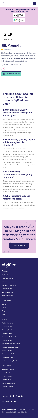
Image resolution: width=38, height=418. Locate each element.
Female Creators (7, 376)
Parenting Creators (8, 330)
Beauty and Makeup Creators (11, 337)
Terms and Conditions (22, 412)
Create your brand (19, 245)
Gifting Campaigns (7, 278)
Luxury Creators (7, 326)
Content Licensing (7, 292)
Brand (4, 304)
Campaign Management (9, 285)
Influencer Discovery (8, 282)
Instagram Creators (8, 369)
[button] (34, 3)
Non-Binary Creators (8, 383)
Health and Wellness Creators (11, 343)
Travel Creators (6, 340)
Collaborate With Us (13, 74)
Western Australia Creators (10, 354)
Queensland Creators (8, 357)
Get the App (5, 401)
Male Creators (6, 379)
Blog (3, 311)
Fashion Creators (7, 323)
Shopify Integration (8, 295)
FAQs (3, 314)
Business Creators (7, 333)
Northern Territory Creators (10, 361)
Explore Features (7, 275)
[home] (2, 3)
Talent (4, 307)
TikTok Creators (7, 373)
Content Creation (7, 288)
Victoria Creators (7, 350)
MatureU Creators (7, 386)
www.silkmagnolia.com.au (13, 64)
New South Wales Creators (10, 347)
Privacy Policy (9, 412)
